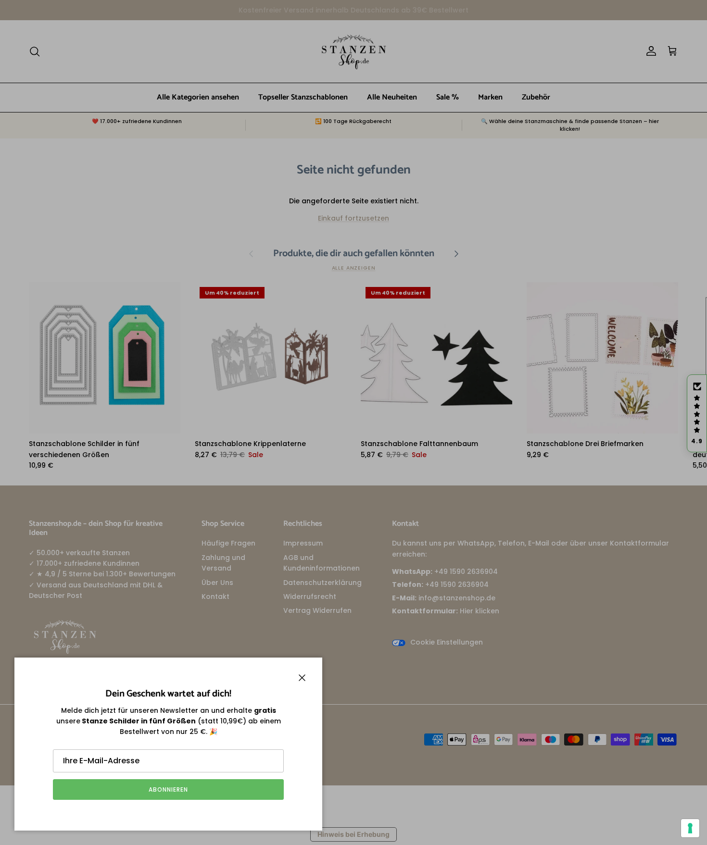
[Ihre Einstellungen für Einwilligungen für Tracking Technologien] (690, 828)
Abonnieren (168, 789)
